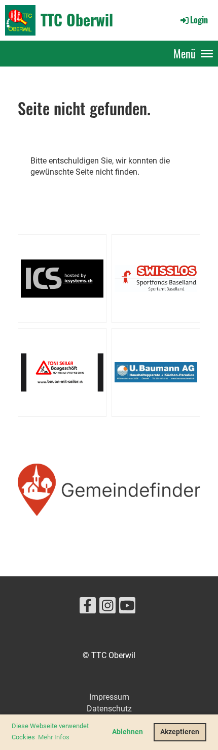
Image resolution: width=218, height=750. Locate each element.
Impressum (109, 697)
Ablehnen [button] (127, 732)
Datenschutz (109, 708)
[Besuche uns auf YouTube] (127, 607)
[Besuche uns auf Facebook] (88, 607)
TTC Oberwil (77, 19)
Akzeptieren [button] (179, 732)
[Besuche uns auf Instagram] (107, 607)
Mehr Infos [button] (53, 737)
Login (199, 20)
